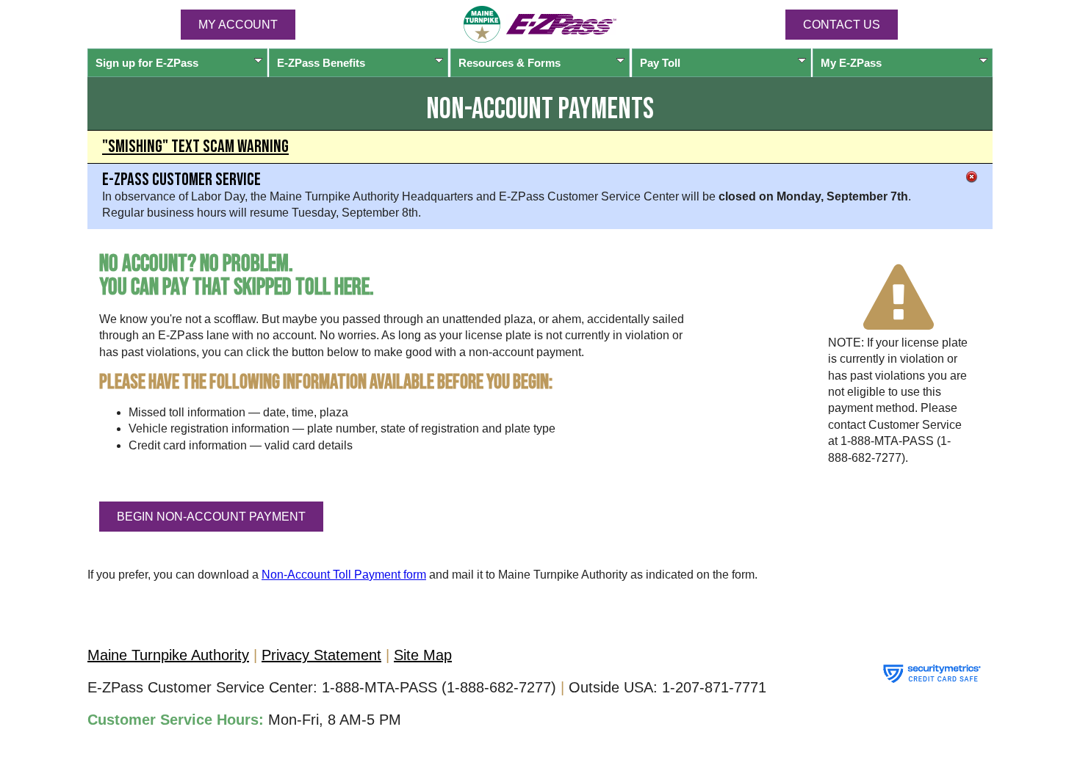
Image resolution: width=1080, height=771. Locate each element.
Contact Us (841, 24)
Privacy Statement (321, 655)
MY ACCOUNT (238, 24)
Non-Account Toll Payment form (344, 574)
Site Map (423, 655)
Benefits (321, 63)
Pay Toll (660, 63)
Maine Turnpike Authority (168, 655)
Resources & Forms (509, 63)
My (851, 63)
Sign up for (147, 63)
